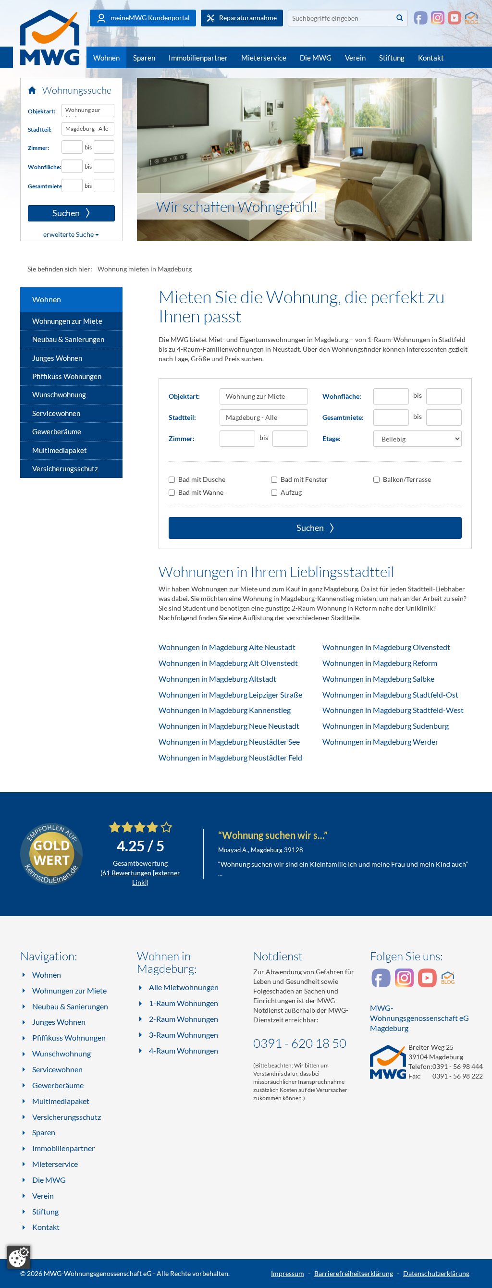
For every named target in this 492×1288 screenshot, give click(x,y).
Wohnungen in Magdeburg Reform (379, 662)
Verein (355, 57)
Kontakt (431, 57)
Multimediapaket (59, 450)
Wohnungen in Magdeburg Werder (380, 741)
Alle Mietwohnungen (184, 987)
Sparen (144, 57)
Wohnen (106, 57)
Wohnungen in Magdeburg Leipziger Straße (230, 694)
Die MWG (316, 57)
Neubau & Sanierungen (68, 339)
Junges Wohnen (57, 358)
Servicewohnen (56, 413)
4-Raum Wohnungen (183, 1050)
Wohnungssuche (75, 90)
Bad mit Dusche (201, 479)
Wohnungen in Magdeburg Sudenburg (385, 725)
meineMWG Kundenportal (149, 17)
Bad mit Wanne (200, 492)
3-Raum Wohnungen (183, 1034)
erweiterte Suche (69, 234)
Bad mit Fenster (304, 479)
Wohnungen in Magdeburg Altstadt (217, 678)
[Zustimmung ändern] (18, 1257)
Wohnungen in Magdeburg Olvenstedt (386, 646)
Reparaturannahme (247, 17)
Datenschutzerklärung (436, 1273)
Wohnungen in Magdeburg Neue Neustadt (229, 725)
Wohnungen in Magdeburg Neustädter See (229, 741)
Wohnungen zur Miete (67, 321)
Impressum (287, 1273)
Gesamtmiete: (41, 186)
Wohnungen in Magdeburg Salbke (378, 678)
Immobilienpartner (198, 57)
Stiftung (392, 57)
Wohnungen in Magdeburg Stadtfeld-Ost (390, 694)
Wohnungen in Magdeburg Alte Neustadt (227, 646)
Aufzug (291, 492)
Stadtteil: (39, 129)
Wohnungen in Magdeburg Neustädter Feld (230, 757)
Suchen (54, 213)
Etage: (331, 438)
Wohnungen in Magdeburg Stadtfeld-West (393, 709)
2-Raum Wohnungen (183, 1018)
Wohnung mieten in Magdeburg (145, 269)
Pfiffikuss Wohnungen (66, 376)
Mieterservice (263, 57)
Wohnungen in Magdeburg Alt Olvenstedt (228, 662)
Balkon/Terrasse (407, 479)
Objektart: (41, 111)
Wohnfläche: (41, 167)
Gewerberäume (56, 431)
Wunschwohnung (59, 394)
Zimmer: (38, 147)
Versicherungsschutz (65, 468)
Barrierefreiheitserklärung (353, 1273)
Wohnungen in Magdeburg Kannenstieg (225, 709)
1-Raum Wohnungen (183, 1002)
